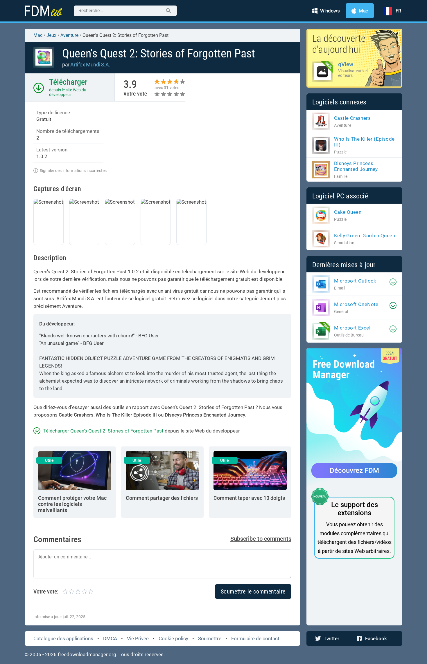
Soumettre (209, 638)
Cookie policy (173, 638)
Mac (37, 35)
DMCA (110, 638)
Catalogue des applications (63, 638)
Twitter (331, 638)
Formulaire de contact (255, 638)
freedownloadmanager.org (87, 654)
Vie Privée (138, 638)
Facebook (376, 638)
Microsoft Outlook (355, 281)
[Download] (393, 281)
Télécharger (68, 82)
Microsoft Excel (352, 328)
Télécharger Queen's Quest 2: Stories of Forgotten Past (103, 431)
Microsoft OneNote (356, 304)
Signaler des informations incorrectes (73, 170)
